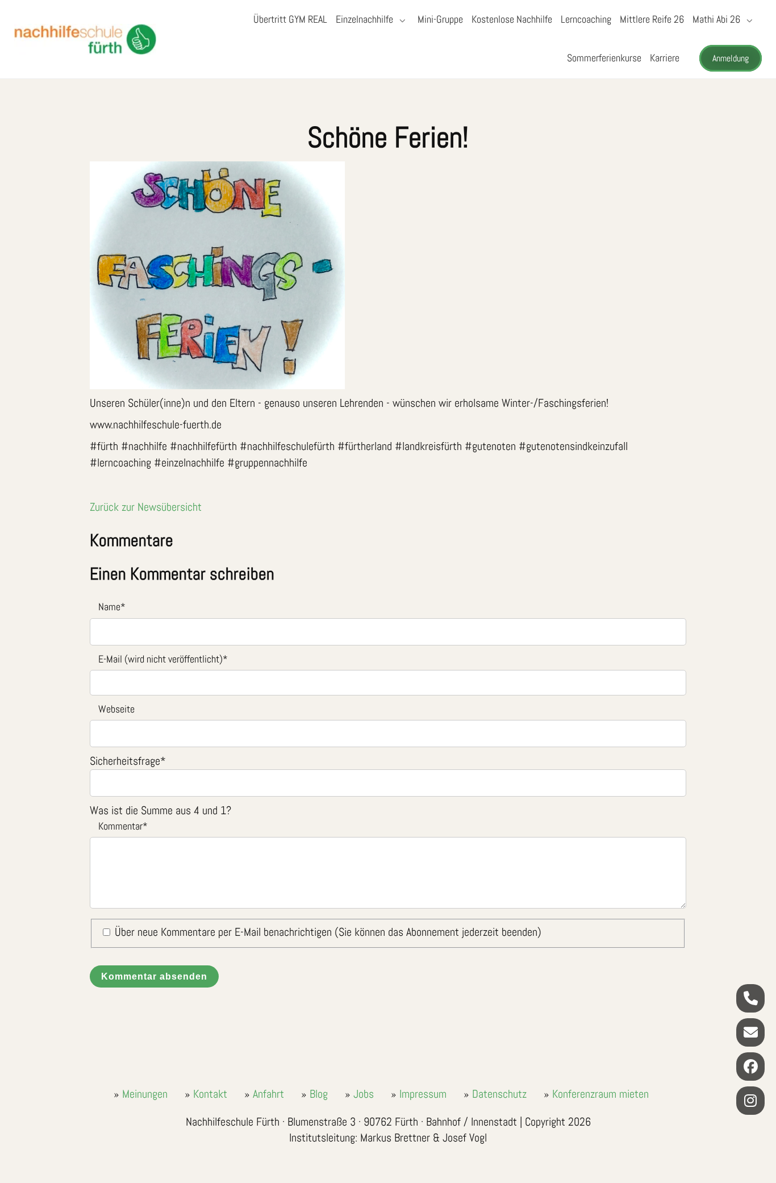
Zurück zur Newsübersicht (146, 506)
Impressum (423, 1093)
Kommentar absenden (154, 976)
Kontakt (210, 1093)
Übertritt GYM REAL (290, 19)
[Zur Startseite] (85, 39)
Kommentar (119, 825)
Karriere (664, 57)
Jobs (363, 1093)
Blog (319, 1093)
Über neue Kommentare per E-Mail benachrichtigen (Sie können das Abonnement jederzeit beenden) (328, 931)
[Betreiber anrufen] (750, 998)
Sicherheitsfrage (128, 760)
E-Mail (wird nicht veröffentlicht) (159, 658)
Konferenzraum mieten (600, 1093)
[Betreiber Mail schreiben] (750, 1032)
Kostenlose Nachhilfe (512, 19)
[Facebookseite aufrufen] (750, 1066)
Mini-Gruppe (440, 19)
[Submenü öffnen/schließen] (401, 20)
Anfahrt (268, 1093)
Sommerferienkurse (604, 57)
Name (108, 606)
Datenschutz (499, 1093)
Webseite (116, 708)
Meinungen (145, 1093)
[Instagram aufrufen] (750, 1100)
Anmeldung (730, 58)
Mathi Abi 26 (716, 19)
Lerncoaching (586, 19)
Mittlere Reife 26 (652, 19)
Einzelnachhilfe (364, 19)
